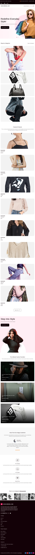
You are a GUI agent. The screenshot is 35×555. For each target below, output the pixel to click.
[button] (34, 23)
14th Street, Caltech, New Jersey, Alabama (7, 544)
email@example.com (4, 547)
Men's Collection (3, 531)
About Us (2, 518)
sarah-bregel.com (8, 504)
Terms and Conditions (4, 521)
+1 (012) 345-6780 (3, 545)
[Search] (33, 6)
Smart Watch (2, 539)
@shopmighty (22, 491)
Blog (1, 524)
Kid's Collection (3, 534)
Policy (1, 519)
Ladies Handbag (3, 537)
